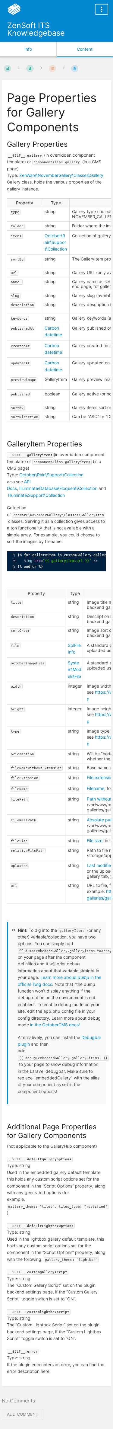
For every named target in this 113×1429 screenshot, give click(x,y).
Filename (95, 788)
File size (94, 840)
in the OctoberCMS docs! (55, 1024)
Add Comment (22, 1414)
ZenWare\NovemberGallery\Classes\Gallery (61, 175)
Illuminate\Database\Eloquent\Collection (58, 488)
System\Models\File (74, 669)
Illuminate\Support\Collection (36, 495)
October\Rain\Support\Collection (56, 242)
